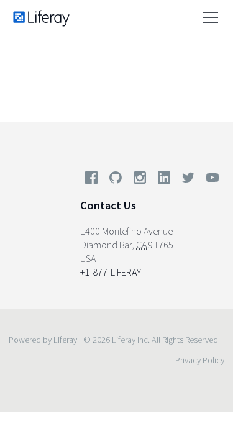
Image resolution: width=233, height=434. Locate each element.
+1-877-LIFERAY (110, 272)
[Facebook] (91, 180)
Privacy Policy (199, 360)
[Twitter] (188, 180)
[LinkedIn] (164, 180)
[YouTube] (210, 180)
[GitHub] (115, 180)
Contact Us (108, 205)
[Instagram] (140, 180)
